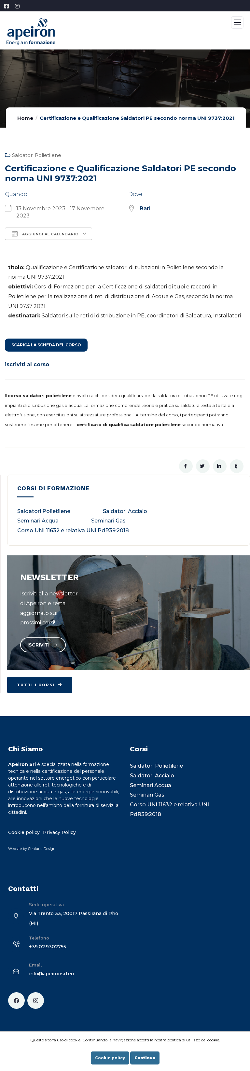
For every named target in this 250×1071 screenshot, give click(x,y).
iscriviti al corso (27, 364)
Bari (145, 208)
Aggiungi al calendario (50, 234)
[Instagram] (35, 1000)
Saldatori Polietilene (36, 155)
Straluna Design (42, 848)
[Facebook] (16, 1000)
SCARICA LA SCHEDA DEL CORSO (46, 344)
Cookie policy (110, 1057)
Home (25, 118)
